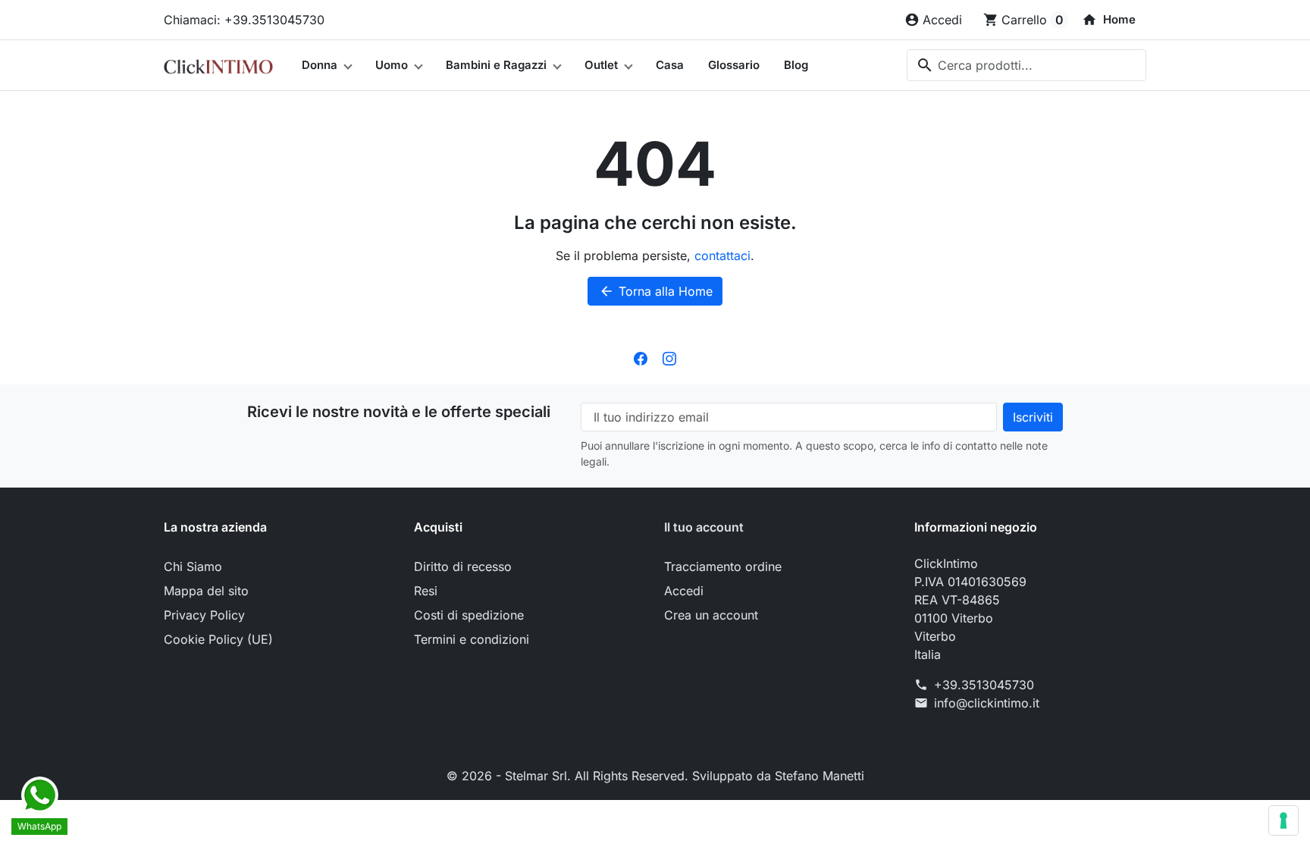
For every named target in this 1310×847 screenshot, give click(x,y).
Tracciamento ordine (723, 566)
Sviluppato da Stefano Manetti (778, 775)
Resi (425, 590)
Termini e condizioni (471, 639)
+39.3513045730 (984, 684)
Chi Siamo (193, 566)
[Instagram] (669, 357)
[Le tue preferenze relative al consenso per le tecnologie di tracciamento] (1283, 820)
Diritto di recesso (463, 566)
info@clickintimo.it (986, 703)
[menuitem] (1108, 19)
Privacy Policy (204, 615)
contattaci (722, 255)
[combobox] (1026, 65)
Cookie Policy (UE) (218, 639)
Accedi (684, 590)
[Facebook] (640, 357)
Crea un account (711, 615)
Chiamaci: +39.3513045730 (244, 19)
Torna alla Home (656, 291)
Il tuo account (704, 527)
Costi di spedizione (469, 615)
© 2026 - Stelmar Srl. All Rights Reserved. (569, 775)
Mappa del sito (206, 590)
